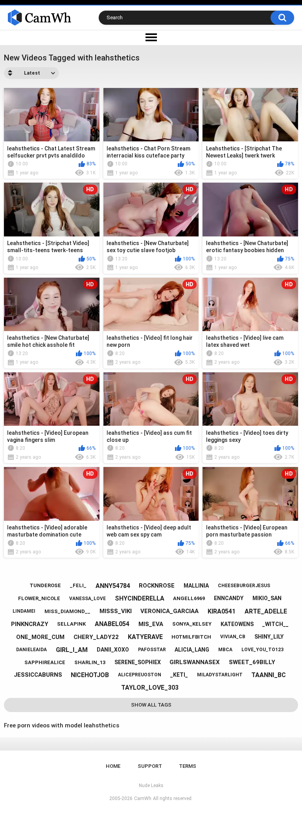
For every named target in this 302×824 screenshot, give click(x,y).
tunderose (45, 585)
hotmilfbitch (191, 637)
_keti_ (179, 675)
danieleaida (31, 649)
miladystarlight (220, 675)
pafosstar (152, 649)
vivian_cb (232, 636)
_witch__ (275, 624)
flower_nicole (39, 598)
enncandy (228, 598)
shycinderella (139, 598)
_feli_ (78, 585)
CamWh (142, 798)
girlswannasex (194, 662)
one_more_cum (40, 637)
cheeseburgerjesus (244, 585)
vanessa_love (87, 598)
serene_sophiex (137, 662)
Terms (187, 766)
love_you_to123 (262, 649)
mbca (225, 649)
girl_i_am (72, 650)
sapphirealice (44, 662)
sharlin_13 (89, 662)
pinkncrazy (29, 624)
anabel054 (112, 624)
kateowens (237, 624)
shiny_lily (269, 637)
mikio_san (267, 598)
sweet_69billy (252, 662)
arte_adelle (266, 611)
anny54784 (113, 586)
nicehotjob (90, 675)
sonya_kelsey (192, 624)
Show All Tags (151, 705)
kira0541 (222, 611)
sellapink (71, 624)
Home (113, 766)
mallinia (196, 585)
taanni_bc (268, 675)
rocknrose (157, 585)
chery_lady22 (96, 637)
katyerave (145, 637)
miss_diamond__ (67, 611)
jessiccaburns (38, 674)
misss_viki (115, 611)
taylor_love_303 (150, 687)
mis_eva (150, 624)
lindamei (24, 611)
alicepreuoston (139, 675)
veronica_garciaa (169, 611)
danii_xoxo (113, 649)
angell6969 (189, 598)
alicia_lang (192, 649)
